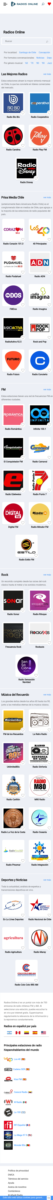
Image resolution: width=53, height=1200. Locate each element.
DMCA (11, 1174)
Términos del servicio (18, 1179)
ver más (47, 74)
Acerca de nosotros (17, 1187)
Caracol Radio (23, 1092)
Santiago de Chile (27, 52)
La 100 (20, 1112)
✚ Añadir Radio (15, 1195)
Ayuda (11, 1183)
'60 (26, 63)
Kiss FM (20, 1079)
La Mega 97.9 (23, 1135)
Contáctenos (14, 1191)
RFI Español (22, 1125)
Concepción (44, 52)
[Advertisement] (26, 20)
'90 (43, 63)
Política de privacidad (18, 1170)
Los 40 (19, 1059)
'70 (32, 63)
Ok (48, 1198)
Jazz (49, 63)
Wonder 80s (22, 1145)
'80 (37, 63)
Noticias (40, 57)
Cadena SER (21, 1069)
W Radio (20, 1102)
